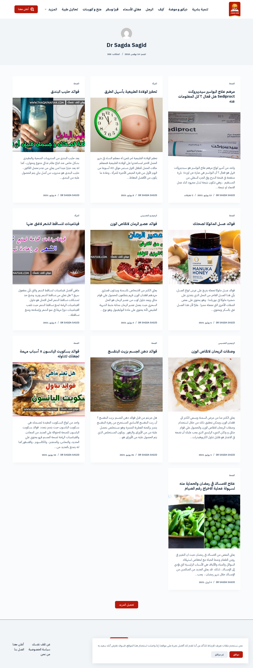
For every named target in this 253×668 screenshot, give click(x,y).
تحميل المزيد (126, 605)
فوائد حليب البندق (65, 91)
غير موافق (219, 654)
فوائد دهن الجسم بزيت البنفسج (132, 351)
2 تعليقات (188, 195)
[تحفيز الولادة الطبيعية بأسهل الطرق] (126, 125)
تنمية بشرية (200, 9)
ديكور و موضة (178, 9)
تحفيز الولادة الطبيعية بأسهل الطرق (130, 91)
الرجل (149, 9)
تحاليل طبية (70, 9)
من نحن (45, 654)
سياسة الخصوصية (39, 649)
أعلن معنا (23, 9)
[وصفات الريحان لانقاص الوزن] (204, 384)
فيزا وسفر (112, 9)
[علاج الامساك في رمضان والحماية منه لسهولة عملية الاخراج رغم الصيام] (204, 521)
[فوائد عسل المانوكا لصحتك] (204, 257)
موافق (236, 654)
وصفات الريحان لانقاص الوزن (213, 351)
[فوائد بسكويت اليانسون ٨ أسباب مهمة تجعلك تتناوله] (49, 389)
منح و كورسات (92, 9)
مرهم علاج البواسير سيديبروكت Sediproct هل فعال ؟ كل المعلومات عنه (206, 96)
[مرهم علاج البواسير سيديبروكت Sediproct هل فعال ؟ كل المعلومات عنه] (204, 134)
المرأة (154, 83)
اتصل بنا (19, 649)
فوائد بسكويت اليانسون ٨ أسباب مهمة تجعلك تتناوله (49, 353)
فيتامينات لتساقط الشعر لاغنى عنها (52, 224)
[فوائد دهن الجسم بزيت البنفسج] (126, 384)
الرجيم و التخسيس (148, 215)
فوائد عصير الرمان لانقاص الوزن (133, 224)
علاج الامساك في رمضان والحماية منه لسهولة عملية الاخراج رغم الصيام (207, 486)
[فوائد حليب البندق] (49, 125)
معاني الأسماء (132, 9)
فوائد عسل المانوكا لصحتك (214, 224)
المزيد (52, 9)
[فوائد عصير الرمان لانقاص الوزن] (126, 257)
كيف (161, 9)
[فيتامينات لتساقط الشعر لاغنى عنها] (49, 257)
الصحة (232, 83)
